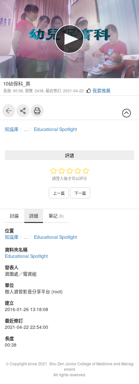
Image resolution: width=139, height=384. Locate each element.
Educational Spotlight (55, 129)
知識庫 (11, 129)
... (26, 129)
